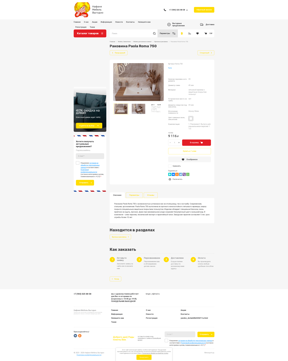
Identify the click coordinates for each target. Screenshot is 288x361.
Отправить (83, 179)
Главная (77, 23)
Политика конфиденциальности (89, 355)
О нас (86, 23)
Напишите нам (117, 318)
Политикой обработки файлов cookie (155, 353)
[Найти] (154, 30)
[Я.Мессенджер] (169, 171)
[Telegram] (180, 171)
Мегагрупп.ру (209, 353)
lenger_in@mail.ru (153, 294)
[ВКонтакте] (173, 171)
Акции (94, 23)
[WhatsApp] (187, 171)
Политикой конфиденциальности (193, 343)
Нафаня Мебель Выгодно (97, 9)
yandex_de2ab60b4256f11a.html (194, 318)
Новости (119, 23)
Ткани (113, 322)
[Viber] (184, 171)
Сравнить (177, 163)
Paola (170, 65)
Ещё (137, 23)
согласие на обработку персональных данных (90, 162)
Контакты (130, 23)
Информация (106, 23)
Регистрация (151, 318)
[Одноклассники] (177, 171)
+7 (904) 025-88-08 (177, 10)
